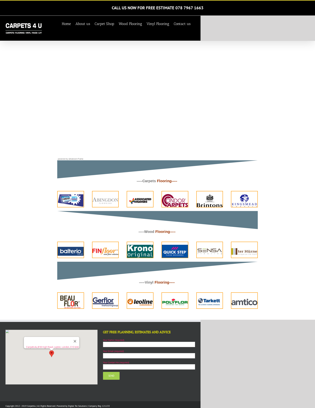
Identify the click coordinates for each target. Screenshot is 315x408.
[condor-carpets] (175, 195)
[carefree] (71, 195)
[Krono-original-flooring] (140, 245)
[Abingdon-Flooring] (105, 195)
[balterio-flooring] (71, 245)
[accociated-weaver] (140, 195)
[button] (51, 353)
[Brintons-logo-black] (210, 195)
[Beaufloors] (71, 296)
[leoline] (140, 296)
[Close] (75, 341)
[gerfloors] (105, 296)
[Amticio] (244, 296)
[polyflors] (175, 296)
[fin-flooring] (105, 245)
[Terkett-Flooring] (210, 296)
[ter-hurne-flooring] (244, 245)
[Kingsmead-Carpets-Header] (244, 195)
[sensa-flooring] (210, 245)
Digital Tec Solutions (77, 406)
